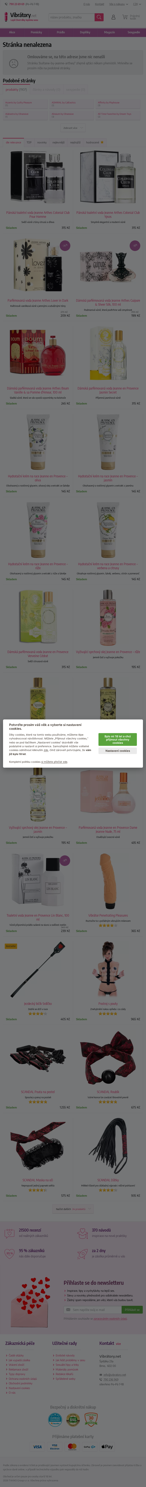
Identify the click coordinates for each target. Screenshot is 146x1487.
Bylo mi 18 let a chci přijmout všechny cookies (118, 739)
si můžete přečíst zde (54, 761)
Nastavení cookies (118, 750)
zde (46, 750)
